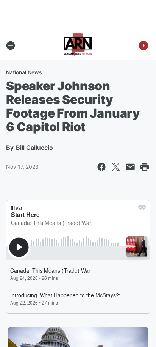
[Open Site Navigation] (10, 45)
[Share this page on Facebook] (101, 167)
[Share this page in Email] (130, 167)
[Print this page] (144, 167)
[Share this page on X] (116, 167)
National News (24, 72)
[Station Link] (78, 45)
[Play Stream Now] (143, 45)
